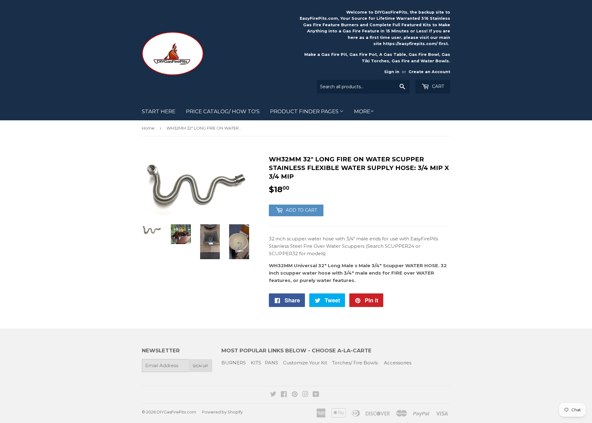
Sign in (391, 71)
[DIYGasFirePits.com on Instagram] (305, 395)
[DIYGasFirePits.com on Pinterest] (294, 395)
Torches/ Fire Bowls (355, 363)
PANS (271, 363)
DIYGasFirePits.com (176, 411)
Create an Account (429, 71)
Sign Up (200, 365)
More (362, 111)
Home (148, 128)
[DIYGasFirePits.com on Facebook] (284, 395)
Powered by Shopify (222, 411)
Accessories (397, 363)
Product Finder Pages (305, 111)
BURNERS (233, 363)
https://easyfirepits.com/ (410, 43)
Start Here (158, 111)
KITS (256, 363)
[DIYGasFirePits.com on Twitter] (273, 395)
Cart (437, 86)
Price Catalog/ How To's (223, 111)
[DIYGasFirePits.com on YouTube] (316, 395)
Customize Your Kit (305, 363)
